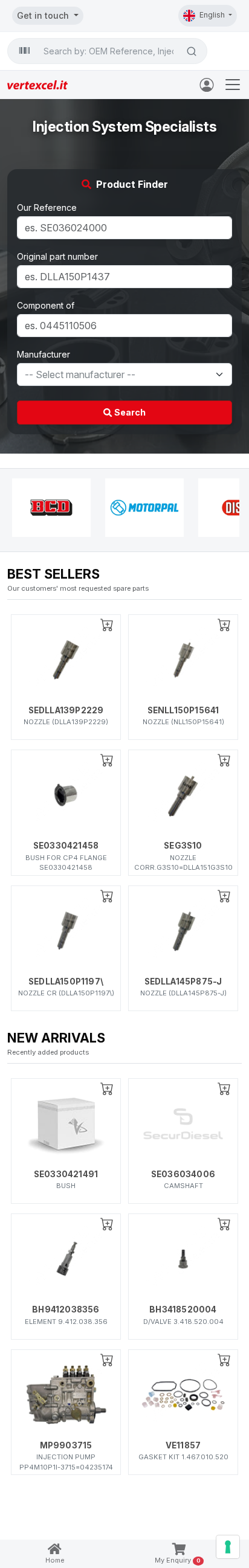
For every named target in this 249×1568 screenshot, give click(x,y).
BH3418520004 (182, 1309)
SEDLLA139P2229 (66, 710)
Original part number (57, 256)
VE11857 (183, 1445)
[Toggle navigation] (233, 85)
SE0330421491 (66, 1174)
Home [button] (55, 1560)
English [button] (213, 14)
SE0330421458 (66, 845)
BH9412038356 (65, 1309)
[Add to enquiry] (107, 624)
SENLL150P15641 (183, 710)
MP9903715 (66, 1445)
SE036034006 (183, 1174)
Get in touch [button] (44, 15)
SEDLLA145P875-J (183, 981)
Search (129, 412)
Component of (45, 305)
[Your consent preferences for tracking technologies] (227, 1546)
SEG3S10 (183, 845)
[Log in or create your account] (209, 84)
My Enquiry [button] (178, 1560)
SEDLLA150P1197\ (65, 981)
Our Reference (47, 207)
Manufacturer (43, 354)
